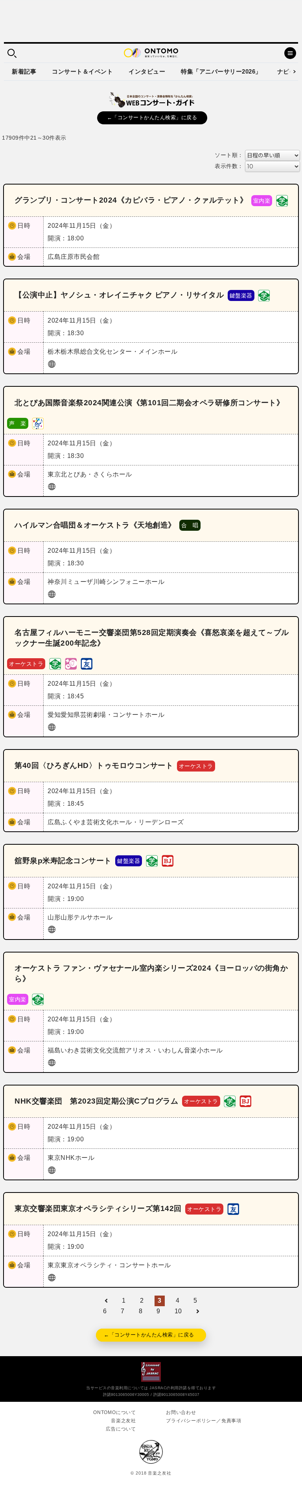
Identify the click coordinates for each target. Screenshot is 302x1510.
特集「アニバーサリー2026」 (221, 71)
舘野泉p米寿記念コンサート (63, 861)
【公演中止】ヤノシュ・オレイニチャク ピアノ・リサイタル (119, 295)
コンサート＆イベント (82, 71)
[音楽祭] (38, 422)
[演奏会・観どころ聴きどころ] (86, 663)
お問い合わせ (181, 1412)
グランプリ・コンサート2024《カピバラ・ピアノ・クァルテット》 (131, 200)
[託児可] (71, 663)
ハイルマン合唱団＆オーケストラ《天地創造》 (95, 525)
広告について (121, 1429)
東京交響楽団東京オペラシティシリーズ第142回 (98, 1208)
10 (178, 1311)
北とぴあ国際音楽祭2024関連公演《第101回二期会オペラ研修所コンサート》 (149, 403)
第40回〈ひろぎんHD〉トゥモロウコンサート (94, 765)
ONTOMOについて (114, 1412)
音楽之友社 (123, 1420)
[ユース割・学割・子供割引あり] (282, 200)
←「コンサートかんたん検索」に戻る (152, 117)
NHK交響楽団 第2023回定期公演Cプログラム (96, 1101)
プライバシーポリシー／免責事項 (203, 1420)
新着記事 (24, 71)
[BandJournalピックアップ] (167, 860)
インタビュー (147, 71)
